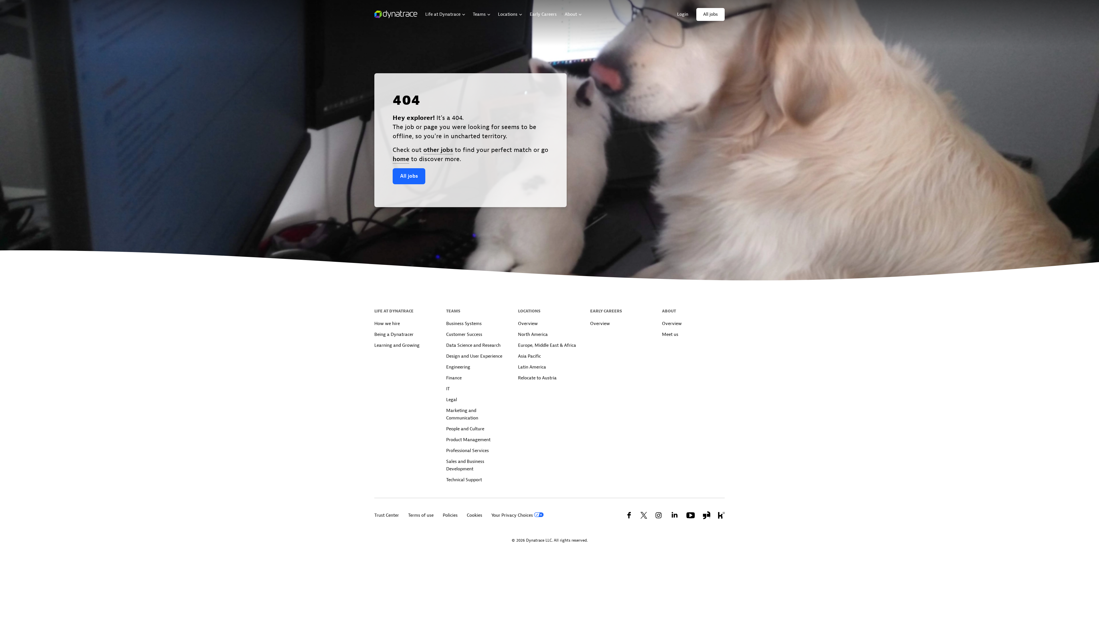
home (401, 159)
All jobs (409, 176)
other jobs (438, 150)
